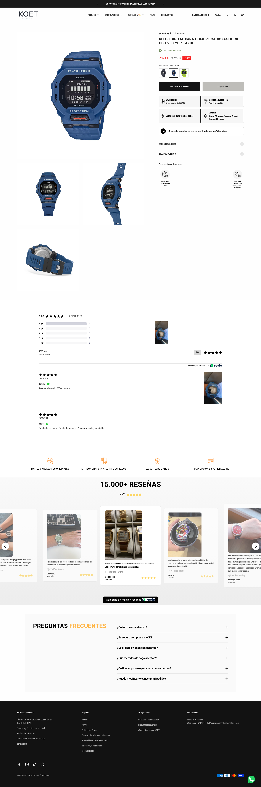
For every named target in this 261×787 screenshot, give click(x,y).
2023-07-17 (43, 418)
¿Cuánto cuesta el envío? (132, 627)
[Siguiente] (163, 3)
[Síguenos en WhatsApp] (42, 764)
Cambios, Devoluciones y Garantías (96, 735)
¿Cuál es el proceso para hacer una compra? (144, 668)
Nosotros (85, 719)
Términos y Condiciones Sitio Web (31, 728)
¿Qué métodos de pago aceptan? (137, 658)
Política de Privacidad (26, 733)
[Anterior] (97, 3)
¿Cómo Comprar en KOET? (149, 730)
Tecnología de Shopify (41, 775)
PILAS (152, 15)
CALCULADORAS (112, 15)
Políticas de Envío (89, 730)
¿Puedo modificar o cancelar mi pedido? (141, 678)
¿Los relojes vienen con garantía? (137, 647)
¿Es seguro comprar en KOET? (135, 637)
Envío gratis (22, 744)
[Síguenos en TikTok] (35, 764)
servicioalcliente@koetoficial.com (225, 723)
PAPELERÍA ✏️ (134, 15)
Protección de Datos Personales (95, 740)
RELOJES (92, 15)
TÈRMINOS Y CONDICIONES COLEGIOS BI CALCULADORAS (34, 721)
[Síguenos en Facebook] (19, 764)
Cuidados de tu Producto (148, 719)
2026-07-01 (43, 378)
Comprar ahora (223, 86)
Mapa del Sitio (88, 751)
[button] (255, 546)
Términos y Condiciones (92, 745)
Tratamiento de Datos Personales (31, 738)
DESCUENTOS (167, 15)
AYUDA (218, 15)
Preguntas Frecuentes (147, 725)
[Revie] (215, 365)
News (84, 725)
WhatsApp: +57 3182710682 (199, 723)
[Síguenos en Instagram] (27, 764)
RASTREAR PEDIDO (200, 15)
